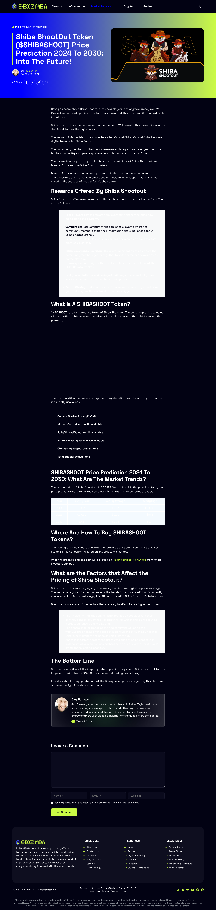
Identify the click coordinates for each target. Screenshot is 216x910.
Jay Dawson (30, 70)
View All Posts (84, 721)
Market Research (102, 6)
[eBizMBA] (29, 6)
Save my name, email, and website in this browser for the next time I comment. (97, 802)
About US (92, 847)
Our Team (91, 855)
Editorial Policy (176, 859)
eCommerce (77, 6)
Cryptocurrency (136, 855)
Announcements (178, 867)
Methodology (94, 867)
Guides (147, 6)
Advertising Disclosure (180, 863)
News (55, 6)
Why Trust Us (94, 859)
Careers (91, 863)
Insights (20, 27)
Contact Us (93, 851)
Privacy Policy (176, 847)
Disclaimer (174, 855)
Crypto (128, 6)
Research (133, 863)
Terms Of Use (175, 851)
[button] (199, 6)
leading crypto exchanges (129, 559)
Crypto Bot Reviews (138, 867)
